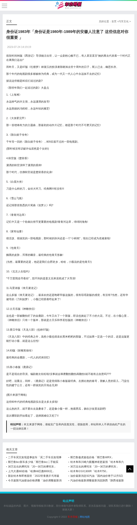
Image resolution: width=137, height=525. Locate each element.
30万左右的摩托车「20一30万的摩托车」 (32, 466)
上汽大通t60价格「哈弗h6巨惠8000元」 (31, 471)
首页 (113, 21)
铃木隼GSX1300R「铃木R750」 (89, 471)
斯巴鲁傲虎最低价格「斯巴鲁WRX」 (92, 457)
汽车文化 (124, 21)
